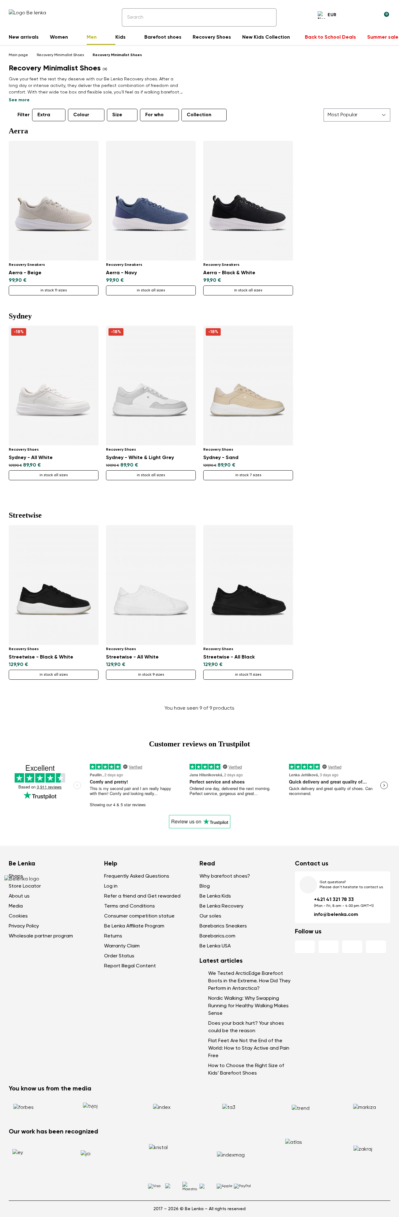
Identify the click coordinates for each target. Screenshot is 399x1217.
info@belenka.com (336, 914)
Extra (43, 115)
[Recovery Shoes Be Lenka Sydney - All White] (54, 385)
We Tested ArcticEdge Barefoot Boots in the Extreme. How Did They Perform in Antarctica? (249, 981)
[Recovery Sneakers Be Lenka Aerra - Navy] (151, 201)
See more (19, 100)
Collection (199, 115)
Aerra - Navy (121, 273)
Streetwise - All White (132, 657)
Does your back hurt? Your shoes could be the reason (246, 1027)
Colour (81, 115)
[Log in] (369, 16)
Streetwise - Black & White (41, 657)
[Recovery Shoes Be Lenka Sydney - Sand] (248, 385)
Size (117, 115)
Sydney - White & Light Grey (140, 457)
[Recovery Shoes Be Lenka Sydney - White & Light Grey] (151, 385)
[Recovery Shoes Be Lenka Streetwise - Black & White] (54, 585)
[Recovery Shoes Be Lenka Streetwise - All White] (151, 585)
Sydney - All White (31, 457)
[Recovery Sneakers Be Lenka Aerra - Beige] (54, 201)
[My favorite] (354, 16)
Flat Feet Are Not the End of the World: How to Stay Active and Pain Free (248, 1048)
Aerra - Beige (25, 273)
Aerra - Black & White (229, 273)
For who (154, 115)
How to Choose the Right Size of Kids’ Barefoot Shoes (246, 1069)
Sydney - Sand (220, 457)
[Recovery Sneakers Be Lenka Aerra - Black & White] (248, 201)
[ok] (267, 17)
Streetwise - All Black (229, 657)
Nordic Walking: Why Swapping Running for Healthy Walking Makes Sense (248, 1006)
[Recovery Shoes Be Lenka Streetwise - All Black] (248, 585)
